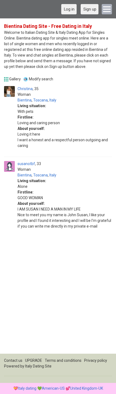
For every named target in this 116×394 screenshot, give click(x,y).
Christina (25, 89)
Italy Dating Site (38, 366)
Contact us (13, 360)
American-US (53, 388)
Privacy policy (95, 360)
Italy (52, 100)
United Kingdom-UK (86, 388)
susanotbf (26, 164)
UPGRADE (33, 360)
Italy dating (27, 388)
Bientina (25, 100)
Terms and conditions (63, 360)
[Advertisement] (58, 295)
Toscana (40, 100)
